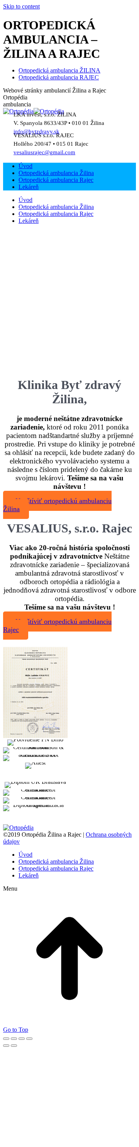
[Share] (14, 1039)
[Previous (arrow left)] (6, 1045)
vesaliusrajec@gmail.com (44, 152)
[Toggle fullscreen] (22, 1039)
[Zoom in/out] (29, 1039)
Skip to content (21, 6)
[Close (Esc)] (6, 1039)
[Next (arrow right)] (14, 1045)
